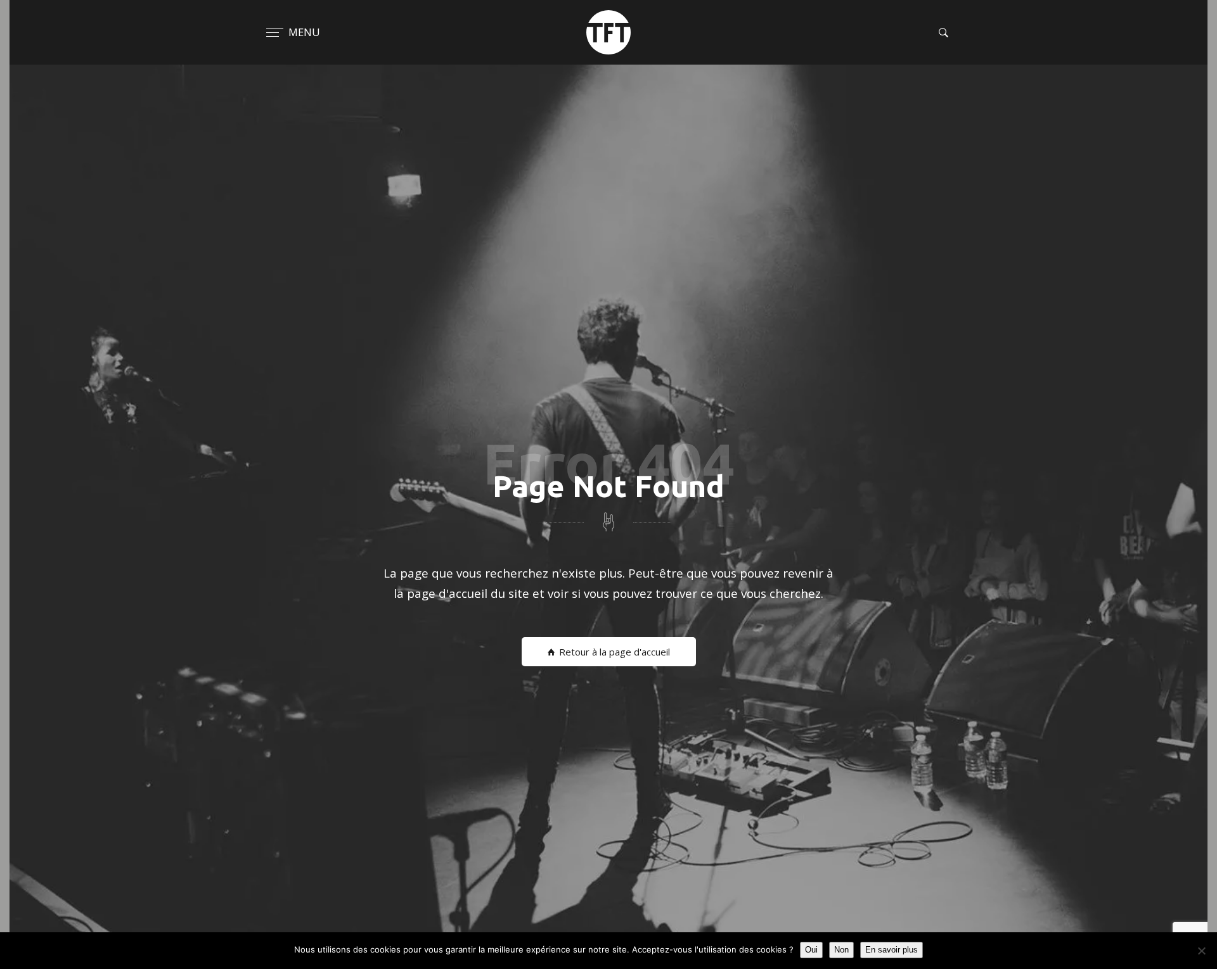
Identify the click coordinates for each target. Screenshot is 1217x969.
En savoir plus (891, 949)
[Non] (1201, 950)
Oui (811, 949)
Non (841, 949)
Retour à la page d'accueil (614, 651)
